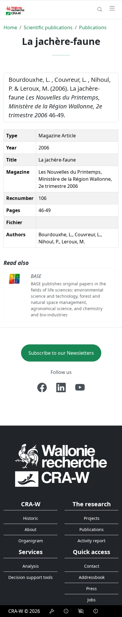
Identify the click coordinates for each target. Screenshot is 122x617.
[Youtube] (80, 387)
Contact (91, 566)
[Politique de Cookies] (66, 611)
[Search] (100, 9)
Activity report (91, 540)
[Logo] (61, 465)
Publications (93, 27)
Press (91, 588)
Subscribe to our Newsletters (61, 353)
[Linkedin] (61, 387)
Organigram (30, 540)
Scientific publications (48, 27)
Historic (30, 518)
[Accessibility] (81, 611)
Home (10, 27)
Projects (91, 518)
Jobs (91, 600)
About (30, 529)
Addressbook (92, 577)
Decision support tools (30, 577)
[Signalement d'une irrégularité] (96, 611)
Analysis (31, 566)
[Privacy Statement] (52, 611)
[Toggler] (112, 8)
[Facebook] (42, 387)
